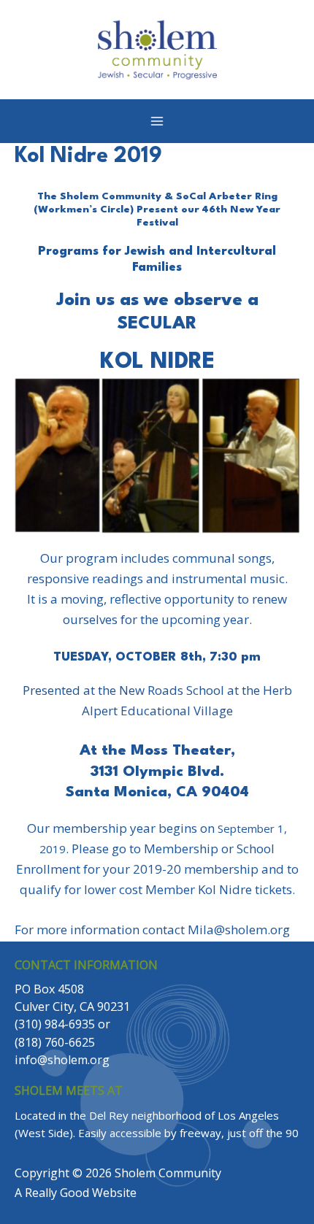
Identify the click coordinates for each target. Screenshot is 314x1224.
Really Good (57, 1193)
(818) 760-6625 (55, 1042)
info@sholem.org (62, 1060)
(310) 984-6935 (55, 1024)
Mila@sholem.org (239, 929)
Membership (181, 848)
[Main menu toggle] (157, 121)
